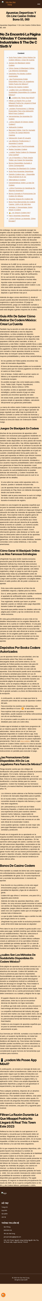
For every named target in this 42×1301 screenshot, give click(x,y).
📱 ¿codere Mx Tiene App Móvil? (21, 98)
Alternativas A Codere (17, 180)
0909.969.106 (8, 1230)
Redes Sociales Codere (18, 149)
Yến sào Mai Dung (9, 1233)
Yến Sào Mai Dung (23, 1278)
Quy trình (4, 1210)
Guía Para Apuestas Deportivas (21, 171)
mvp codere (25, 741)
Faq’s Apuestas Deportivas (19, 216)
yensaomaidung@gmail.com (12, 1237)
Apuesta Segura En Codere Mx (21, 199)
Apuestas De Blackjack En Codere (22, 169)
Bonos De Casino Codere (19, 87)
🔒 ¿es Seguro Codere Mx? (19, 213)
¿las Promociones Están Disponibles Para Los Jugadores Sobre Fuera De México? (21, 81)
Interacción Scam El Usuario (20, 138)
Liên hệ (3, 1217)
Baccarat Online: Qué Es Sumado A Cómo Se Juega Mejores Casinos (22, 132)
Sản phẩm (4, 1214)
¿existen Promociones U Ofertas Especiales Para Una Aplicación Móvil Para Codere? (21, 111)
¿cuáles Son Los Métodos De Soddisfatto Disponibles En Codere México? (22, 92)
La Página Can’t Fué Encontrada (21, 146)
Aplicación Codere (16, 127)
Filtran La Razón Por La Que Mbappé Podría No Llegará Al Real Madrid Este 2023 (22, 103)
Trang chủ (4, 1207)
